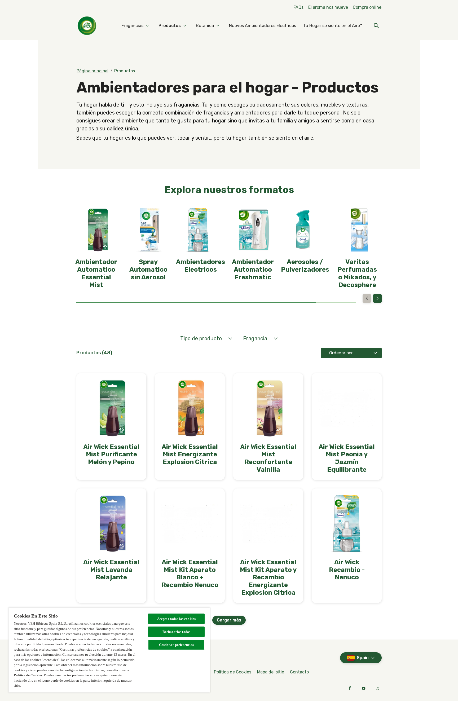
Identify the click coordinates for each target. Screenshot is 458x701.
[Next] (377, 298)
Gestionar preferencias (176, 645)
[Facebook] (350, 688)
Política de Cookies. (28, 675)
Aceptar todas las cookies (176, 619)
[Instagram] (377, 688)
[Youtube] (363, 688)
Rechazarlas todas (176, 632)
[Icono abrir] (376, 25)
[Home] (87, 25)
